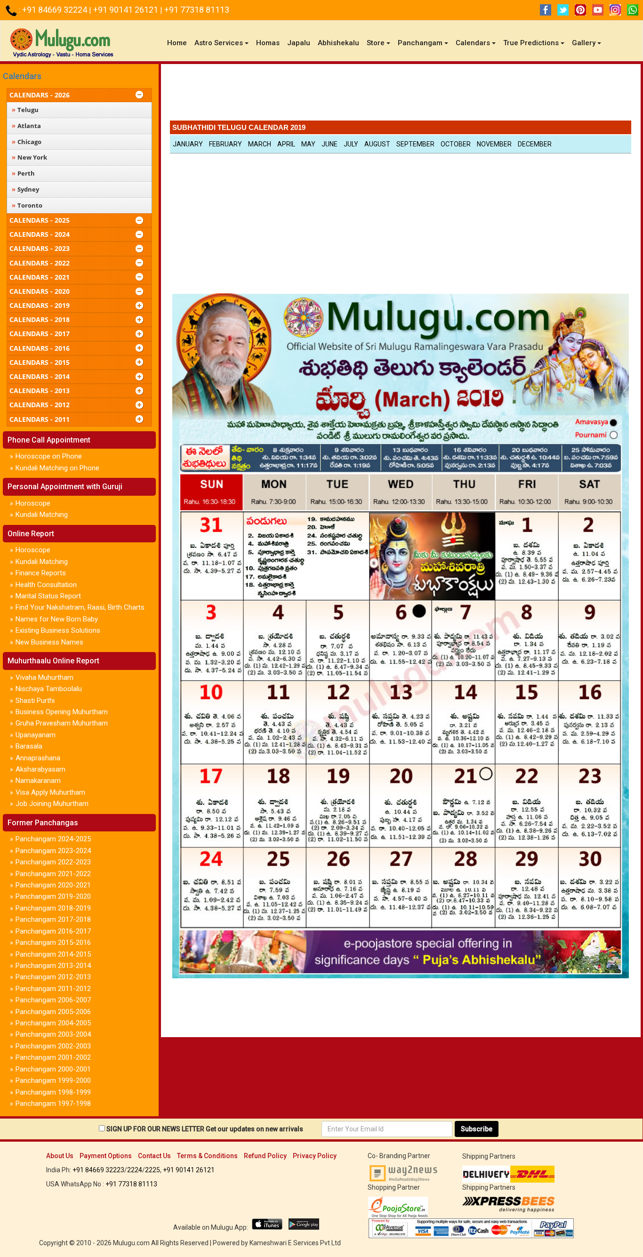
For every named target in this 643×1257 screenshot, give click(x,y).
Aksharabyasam (40, 769)
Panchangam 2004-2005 (53, 1023)
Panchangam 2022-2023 (53, 862)
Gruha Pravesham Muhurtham (62, 723)
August (377, 144)
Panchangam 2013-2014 (53, 965)
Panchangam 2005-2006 (53, 1011)
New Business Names (49, 642)
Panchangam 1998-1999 (53, 1092)
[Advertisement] (400, 94)
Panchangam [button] (420, 43)
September (415, 144)
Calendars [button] (473, 43)
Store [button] (376, 43)
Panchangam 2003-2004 (53, 1034)
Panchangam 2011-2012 (53, 988)
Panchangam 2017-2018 (53, 919)
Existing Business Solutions (58, 630)
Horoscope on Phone (49, 456)
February (225, 144)
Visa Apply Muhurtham (50, 792)
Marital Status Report (48, 596)
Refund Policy (265, 1156)
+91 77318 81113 (196, 10)
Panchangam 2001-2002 (53, 1057)
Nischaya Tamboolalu (49, 689)
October (456, 144)
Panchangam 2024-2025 (53, 839)
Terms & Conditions (207, 1156)
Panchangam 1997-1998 (53, 1103)
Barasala (29, 746)
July (351, 144)
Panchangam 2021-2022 (53, 874)
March (259, 144)
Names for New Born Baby (57, 619)
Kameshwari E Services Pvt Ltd (295, 1243)
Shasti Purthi (35, 700)
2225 (152, 1170)
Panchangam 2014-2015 (53, 954)
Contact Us (154, 1156)
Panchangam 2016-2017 (53, 931)
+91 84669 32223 (98, 1170)
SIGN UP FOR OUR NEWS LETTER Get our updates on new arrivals (204, 1129)
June (330, 144)
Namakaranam (38, 780)
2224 (134, 1170)
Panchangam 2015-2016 (53, 942)
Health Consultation (46, 584)
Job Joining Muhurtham (52, 803)
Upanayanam (36, 735)
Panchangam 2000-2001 (53, 1069)
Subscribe (476, 1129)
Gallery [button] (583, 43)
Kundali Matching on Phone (57, 468)
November (494, 144)
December (535, 144)
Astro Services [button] (218, 43)
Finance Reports (41, 573)
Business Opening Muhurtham (62, 712)
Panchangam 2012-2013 (53, 977)
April (286, 144)
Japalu (298, 43)
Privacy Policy (315, 1156)
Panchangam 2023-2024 (53, 850)
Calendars (22, 76)
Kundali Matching (42, 514)
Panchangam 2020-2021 (53, 885)
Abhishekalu (338, 43)
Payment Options (106, 1156)
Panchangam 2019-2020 (53, 896)
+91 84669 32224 (55, 10)
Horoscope (33, 503)
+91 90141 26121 (126, 10)
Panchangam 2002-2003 (53, 1046)
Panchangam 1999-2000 (53, 1080)
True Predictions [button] (531, 43)
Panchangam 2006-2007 (53, 1000)
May (308, 144)
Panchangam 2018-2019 (53, 908)
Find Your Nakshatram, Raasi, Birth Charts (80, 607)
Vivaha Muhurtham (44, 677)
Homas (268, 43)
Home (179, 42)
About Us (59, 1156)
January (188, 144)
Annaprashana (38, 758)
